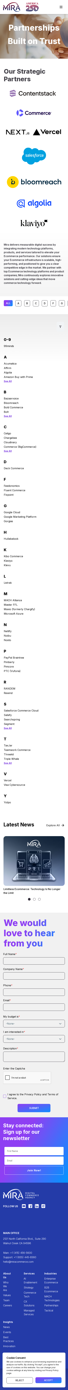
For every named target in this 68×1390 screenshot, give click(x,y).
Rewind (8, 693)
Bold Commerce (13, 407)
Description (10, 1048)
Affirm (7, 368)
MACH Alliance (13, 600)
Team (5, 1300)
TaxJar (8, 745)
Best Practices (5, 1339)
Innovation (5, 1346)
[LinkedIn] (37, 1207)
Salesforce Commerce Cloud (21, 710)
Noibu (7, 635)
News (5, 1327)
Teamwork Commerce (17, 750)
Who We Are (5, 1286)
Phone (7, 985)
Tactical (46, 1310)
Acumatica (10, 363)
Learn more (14, 880)
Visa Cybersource (14, 784)
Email (7, 1000)
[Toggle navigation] (61, 7)
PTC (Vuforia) (12, 671)
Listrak (8, 582)
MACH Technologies (46, 1298)
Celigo (7, 433)
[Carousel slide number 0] (29, 899)
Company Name (13, 969)
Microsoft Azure (13, 613)
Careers (5, 1305)
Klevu (7, 565)
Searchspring (12, 719)
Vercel (7, 780)
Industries (46, 1273)
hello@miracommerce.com (18, 1261)
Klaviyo (8, 560)
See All (8, 381)
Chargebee (10, 437)
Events (5, 1332)
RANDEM (9, 688)
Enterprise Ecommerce (46, 1280)
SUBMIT (34, 1108)
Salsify (8, 715)
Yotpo (7, 802)
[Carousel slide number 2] (39, 899)
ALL (8, 303)
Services (26, 1273)
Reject (19, 1380)
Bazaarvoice (11, 398)
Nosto (7, 640)
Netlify (8, 631)
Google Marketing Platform (20, 516)
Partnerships (46, 1305)
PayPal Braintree (14, 657)
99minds (9, 346)
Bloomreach (11, 403)
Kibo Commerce (13, 556)
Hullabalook (11, 538)
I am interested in (14, 1031)
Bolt (6, 411)
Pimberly (9, 662)
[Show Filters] (60, 327)
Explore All (53, 825)
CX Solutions (26, 1303)
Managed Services (26, 1312)
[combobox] (34, 1023)
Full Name (10, 954)
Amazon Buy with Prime (18, 377)
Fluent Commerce (14, 490)
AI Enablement (26, 1280)
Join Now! (34, 1170)
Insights (5, 1322)
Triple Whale (11, 758)
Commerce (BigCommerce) (20, 446)
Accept (48, 1380)
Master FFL (11, 604)
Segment (9, 724)
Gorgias (8, 521)
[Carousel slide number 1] (34, 899)
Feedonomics (12, 485)
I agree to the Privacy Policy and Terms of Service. (32, 1096)
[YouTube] (24, 1207)
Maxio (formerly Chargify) (19, 609)
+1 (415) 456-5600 (21, 1252)
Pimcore (9, 666)
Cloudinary (10, 442)
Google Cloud (12, 512)
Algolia (8, 372)
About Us (5, 1275)
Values (5, 1295)
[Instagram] (43, 1207)
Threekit (9, 754)
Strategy (26, 1287)
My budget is (11, 1016)
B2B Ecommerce (46, 1289)
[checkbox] (4, 1096)
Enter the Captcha (14, 1068)
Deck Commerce (14, 468)
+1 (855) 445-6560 (25, 1257)
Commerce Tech (26, 1294)
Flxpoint (8, 494)
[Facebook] (30, 1207)
